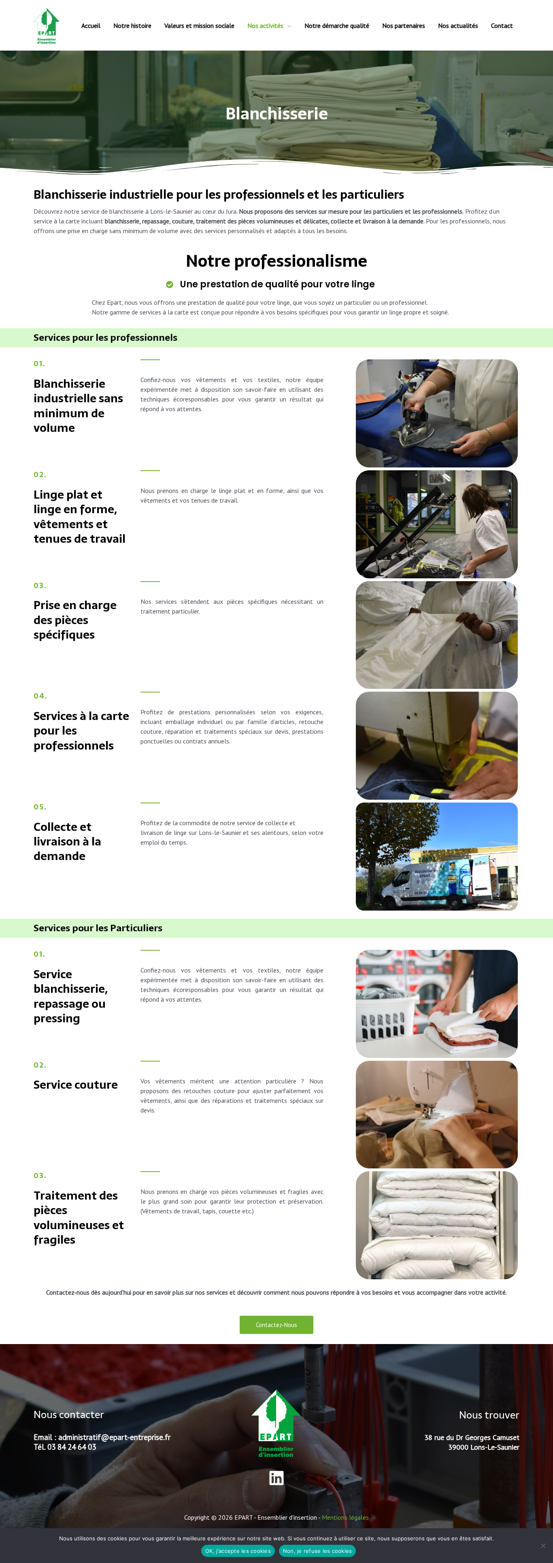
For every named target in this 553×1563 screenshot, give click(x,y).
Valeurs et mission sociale (199, 25)
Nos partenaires (403, 25)
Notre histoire (132, 25)
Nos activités (265, 25)
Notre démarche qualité (336, 25)
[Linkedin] (276, 1478)
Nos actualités (458, 25)
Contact (502, 25)
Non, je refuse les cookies (317, 1551)
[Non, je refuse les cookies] (543, 1546)
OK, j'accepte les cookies (238, 1551)
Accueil (90, 25)
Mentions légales (345, 1517)
